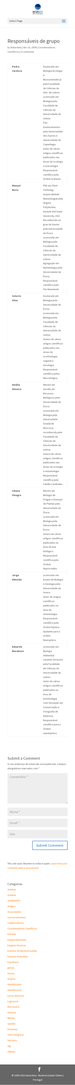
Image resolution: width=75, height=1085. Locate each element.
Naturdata (16, 47)
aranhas (11, 889)
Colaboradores (15, 923)
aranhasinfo (13, 900)
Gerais (11, 973)
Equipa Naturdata (16, 939)
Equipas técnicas (16, 945)
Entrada (11, 934)
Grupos (11, 978)
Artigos (11, 906)
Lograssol (12, 1001)
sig (9, 1046)
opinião (11, 1023)
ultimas (11, 1051)
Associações (14, 911)
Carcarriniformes (16, 917)
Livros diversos (15, 995)
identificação (14, 984)
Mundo (11, 1018)
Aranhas (11, 895)
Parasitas (12, 1029)
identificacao (14, 990)
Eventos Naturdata (17, 956)
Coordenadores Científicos (22, 928)
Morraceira (13, 1006)
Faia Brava (13, 962)
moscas (11, 1012)
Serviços (12, 1040)
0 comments (27, 51)
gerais (10, 967)
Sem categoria (15, 1034)
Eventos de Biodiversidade (22, 950)
